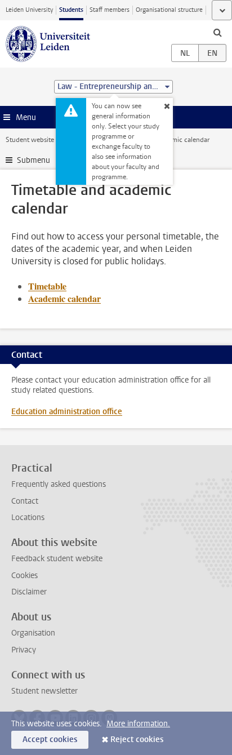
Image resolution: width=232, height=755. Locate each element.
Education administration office (66, 411)
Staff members (110, 10)
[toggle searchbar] (217, 32)
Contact (24, 501)
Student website (30, 139)
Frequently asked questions (58, 484)
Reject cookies (136, 739)
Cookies (24, 575)
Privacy (23, 650)
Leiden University (29, 10)
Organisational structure (169, 10)
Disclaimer (29, 592)
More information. (138, 723)
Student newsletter (44, 691)
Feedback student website (56, 558)
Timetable (47, 285)
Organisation (33, 633)
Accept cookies (50, 739)
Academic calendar (64, 298)
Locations (27, 517)
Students (71, 10)
